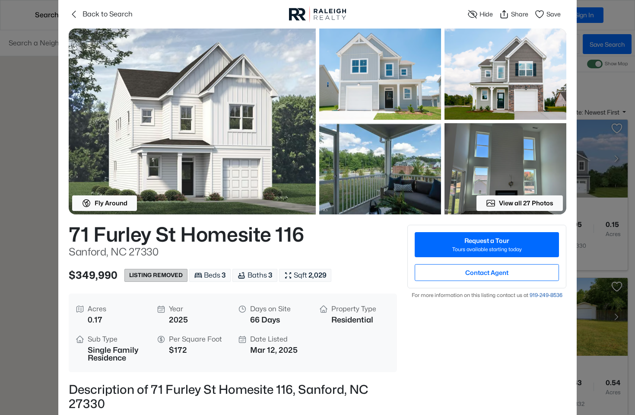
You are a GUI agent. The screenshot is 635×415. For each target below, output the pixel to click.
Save (553, 14)
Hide (486, 14)
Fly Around (111, 203)
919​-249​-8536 (546, 295)
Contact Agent (486, 272)
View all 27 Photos (526, 203)
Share (519, 14)
